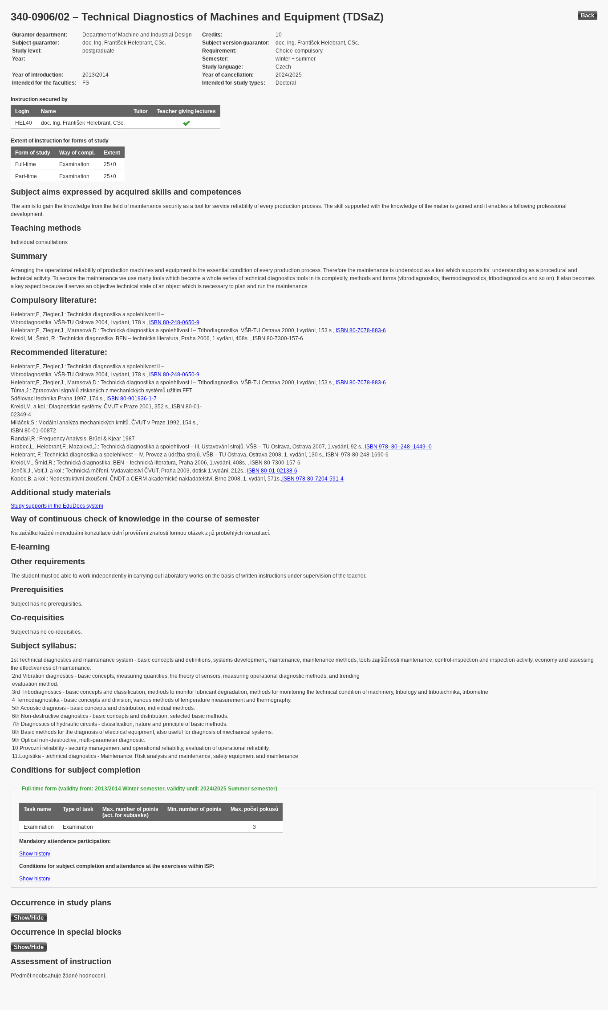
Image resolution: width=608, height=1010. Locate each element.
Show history (34, 854)
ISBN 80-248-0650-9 (174, 322)
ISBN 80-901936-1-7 (131, 398)
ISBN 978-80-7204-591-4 (313, 479)
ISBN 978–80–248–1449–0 (398, 447)
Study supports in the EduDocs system (57, 506)
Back (587, 15)
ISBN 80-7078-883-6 (361, 330)
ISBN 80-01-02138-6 (272, 471)
